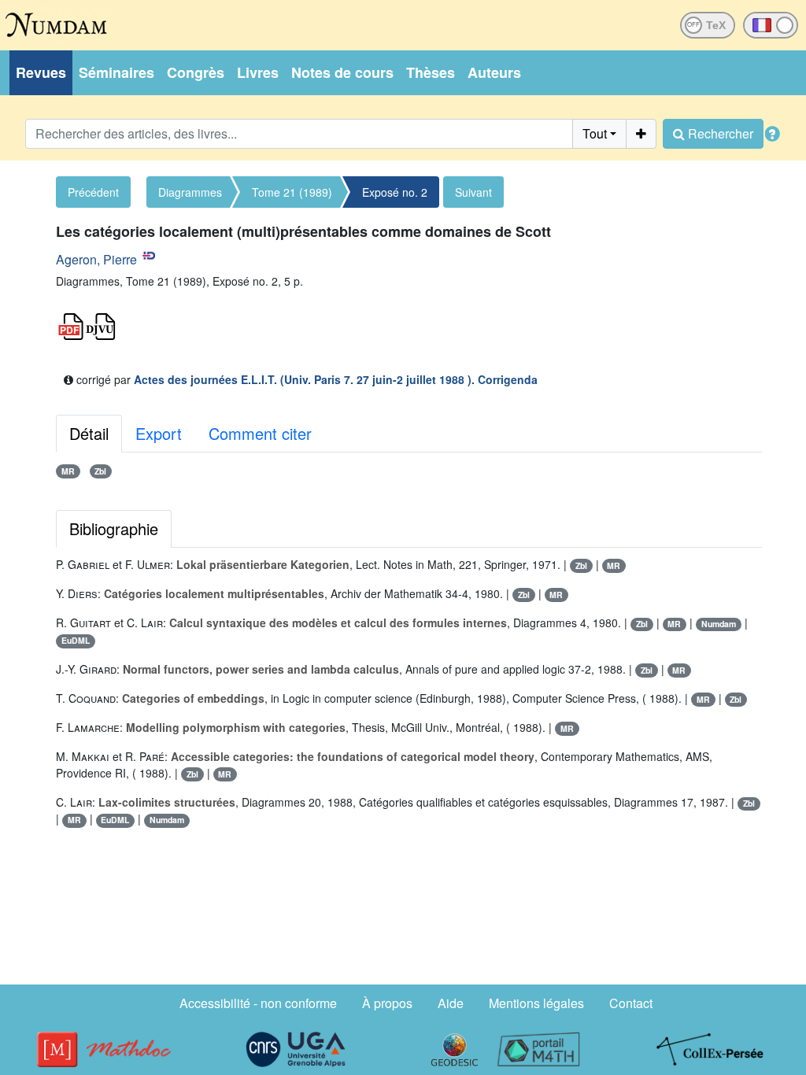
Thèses (430, 72)
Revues (41, 72)
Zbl (100, 471)
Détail (89, 433)
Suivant (473, 192)
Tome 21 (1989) (292, 192)
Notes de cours (342, 72)
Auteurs (494, 72)
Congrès (195, 72)
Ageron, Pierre (96, 259)
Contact (631, 1003)
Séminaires (116, 72)
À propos (387, 1003)
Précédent (93, 192)
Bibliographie (113, 528)
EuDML (75, 640)
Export (158, 433)
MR (68, 471)
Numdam (718, 624)
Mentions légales (536, 1003)
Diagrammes (190, 192)
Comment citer (260, 433)
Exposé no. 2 (394, 192)
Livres (258, 72)
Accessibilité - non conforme (258, 1003)
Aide (451, 1003)
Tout (594, 133)
